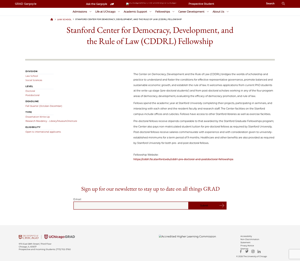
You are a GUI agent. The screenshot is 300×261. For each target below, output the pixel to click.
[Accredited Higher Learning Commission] (187, 236)
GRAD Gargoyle (26, 3)
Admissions (80, 11)
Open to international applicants (43, 131)
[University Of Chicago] (28, 238)
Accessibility (246, 236)
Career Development (191, 11)
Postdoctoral (32, 95)
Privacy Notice (247, 245)
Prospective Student (201, 3)
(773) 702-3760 (63, 249)
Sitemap (244, 249)
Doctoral (30, 91)
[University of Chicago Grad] (59, 238)
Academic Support (135, 11)
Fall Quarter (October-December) (43, 106)
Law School (31, 76)
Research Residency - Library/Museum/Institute (51, 121)
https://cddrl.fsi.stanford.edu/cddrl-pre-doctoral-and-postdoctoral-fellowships (183, 159)
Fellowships (162, 11)
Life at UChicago (105, 11)
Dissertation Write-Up (37, 116)
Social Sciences (33, 80)
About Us (218, 11)
